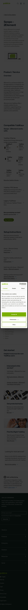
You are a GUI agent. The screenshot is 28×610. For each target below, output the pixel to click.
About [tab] (23, 288)
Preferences (13, 319)
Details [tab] (14, 288)
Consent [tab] (5, 288)
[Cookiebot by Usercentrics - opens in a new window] (19, 284)
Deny (14, 324)
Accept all (14, 314)
